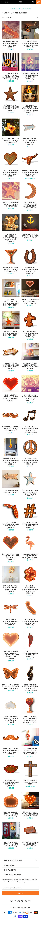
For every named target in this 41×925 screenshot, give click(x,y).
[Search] (34, 2)
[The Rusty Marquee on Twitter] (11, 901)
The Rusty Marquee (23, 907)
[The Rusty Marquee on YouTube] (18, 901)
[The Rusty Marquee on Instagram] (25, 901)
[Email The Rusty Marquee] (29, 901)
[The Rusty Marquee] (20, 2)
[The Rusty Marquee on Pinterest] (22, 901)
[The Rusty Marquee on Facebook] (15, 901)
